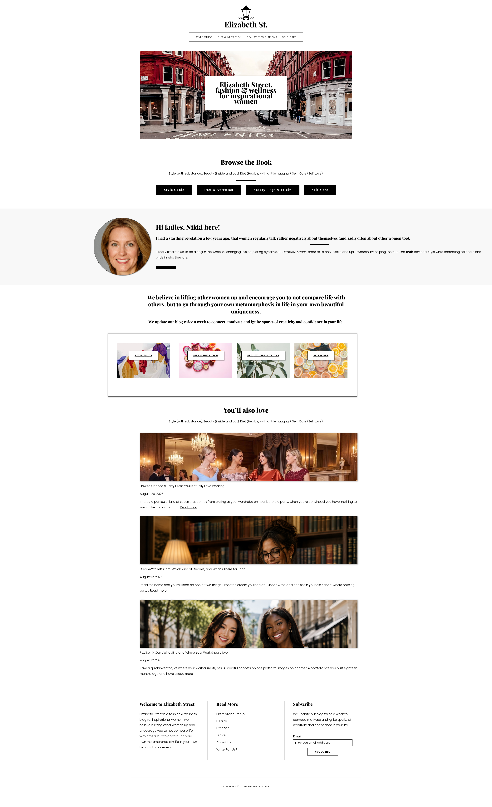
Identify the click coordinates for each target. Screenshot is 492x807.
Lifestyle (223, 728)
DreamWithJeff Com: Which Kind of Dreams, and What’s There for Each (192, 569)
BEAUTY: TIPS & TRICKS (263, 355)
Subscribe (322, 751)
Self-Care (289, 37)
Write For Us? (227, 749)
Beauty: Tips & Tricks (262, 37)
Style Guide (204, 37)
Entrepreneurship (230, 714)
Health (221, 721)
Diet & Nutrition (230, 37)
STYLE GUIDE (143, 355)
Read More (166, 267)
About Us (223, 742)
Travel (221, 735)
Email (297, 737)
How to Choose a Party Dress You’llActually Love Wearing (182, 486)
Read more (188, 507)
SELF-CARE (320, 355)
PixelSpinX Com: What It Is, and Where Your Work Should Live (184, 652)
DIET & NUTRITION (205, 355)
